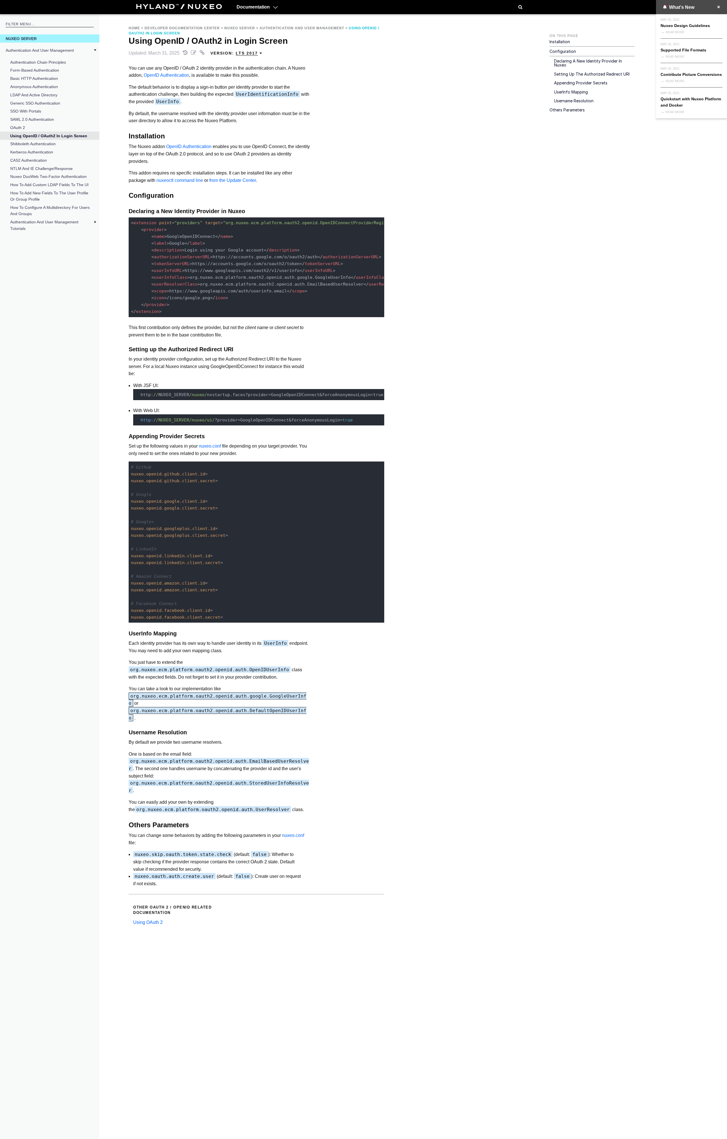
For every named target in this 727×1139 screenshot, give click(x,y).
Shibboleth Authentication (33, 144)
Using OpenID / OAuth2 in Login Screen (48, 136)
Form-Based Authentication (34, 70)
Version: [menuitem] (234, 53)
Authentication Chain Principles (38, 62)
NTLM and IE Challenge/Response (41, 168)
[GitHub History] (186, 53)
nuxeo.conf (210, 446)
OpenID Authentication (166, 75)
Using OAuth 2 (148, 922)
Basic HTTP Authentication (34, 78)
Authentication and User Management (40, 50)
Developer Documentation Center (182, 28)
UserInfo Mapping (571, 92)
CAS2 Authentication (28, 160)
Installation (560, 41)
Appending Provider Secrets (580, 82)
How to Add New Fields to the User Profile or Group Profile (49, 196)
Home (134, 28)
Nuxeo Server (21, 38)
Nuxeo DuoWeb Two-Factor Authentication (48, 176)
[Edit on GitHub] (194, 53)
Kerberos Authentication (31, 152)
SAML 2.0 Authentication (32, 119)
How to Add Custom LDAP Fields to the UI (49, 184)
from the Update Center (232, 180)
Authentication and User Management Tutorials (44, 225)
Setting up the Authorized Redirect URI (592, 74)
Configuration (563, 51)
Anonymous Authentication (34, 86)
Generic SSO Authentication (35, 103)
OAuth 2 (17, 127)
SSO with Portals (25, 111)
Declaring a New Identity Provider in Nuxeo (588, 63)
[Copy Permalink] (203, 53)
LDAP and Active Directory (33, 95)
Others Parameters (567, 109)
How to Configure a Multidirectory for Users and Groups (50, 210)
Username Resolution (574, 100)
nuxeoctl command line (179, 180)
